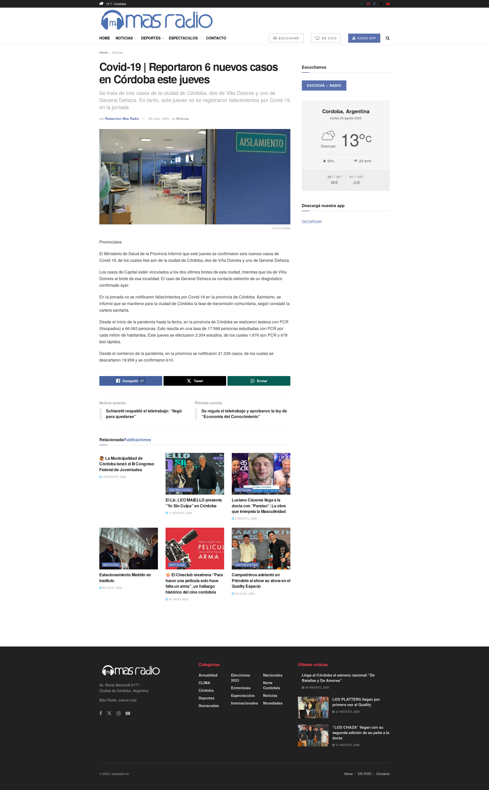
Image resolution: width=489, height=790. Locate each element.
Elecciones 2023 (240, 677)
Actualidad (208, 675)
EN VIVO (328, 38)
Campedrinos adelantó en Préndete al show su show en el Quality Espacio (261, 580)
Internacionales (244, 703)
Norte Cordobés (271, 685)
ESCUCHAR (288, 38)
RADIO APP (366, 38)
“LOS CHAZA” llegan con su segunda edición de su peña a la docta (360, 732)
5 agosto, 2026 (245, 518)
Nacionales (272, 675)
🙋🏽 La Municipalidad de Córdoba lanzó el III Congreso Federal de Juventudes (126, 463)
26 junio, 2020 (158, 118)
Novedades (273, 703)
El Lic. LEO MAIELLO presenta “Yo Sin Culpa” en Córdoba (194, 502)
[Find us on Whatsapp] (361, 4)
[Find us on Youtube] (388, 4)
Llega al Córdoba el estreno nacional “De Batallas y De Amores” (338, 677)
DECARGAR (312, 221)
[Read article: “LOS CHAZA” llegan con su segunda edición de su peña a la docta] (313, 735)
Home (104, 37)
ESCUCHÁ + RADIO (324, 85)
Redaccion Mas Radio (122, 118)
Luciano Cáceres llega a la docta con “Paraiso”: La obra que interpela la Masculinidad (259, 505)
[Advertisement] (244, 623)
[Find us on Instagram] (368, 4)
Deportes (150, 37)
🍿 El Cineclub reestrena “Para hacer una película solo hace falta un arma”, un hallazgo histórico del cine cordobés (194, 583)
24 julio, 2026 (244, 593)
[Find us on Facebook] (374, 4)
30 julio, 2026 (112, 587)
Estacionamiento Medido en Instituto (125, 577)
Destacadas (209, 705)
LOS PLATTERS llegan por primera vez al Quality (356, 701)
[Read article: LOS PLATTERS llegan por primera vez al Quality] (313, 708)
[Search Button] (388, 38)
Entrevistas (180, 490)
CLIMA (204, 682)
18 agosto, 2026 (114, 477)
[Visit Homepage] (157, 20)
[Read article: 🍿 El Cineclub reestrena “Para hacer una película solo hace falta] (195, 548)
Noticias (124, 37)
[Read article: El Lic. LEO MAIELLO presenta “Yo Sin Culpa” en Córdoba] (195, 474)
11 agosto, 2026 (180, 513)
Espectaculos (183, 37)
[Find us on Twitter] (381, 4)
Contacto (216, 37)
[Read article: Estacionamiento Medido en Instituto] (128, 548)
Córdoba (206, 690)
